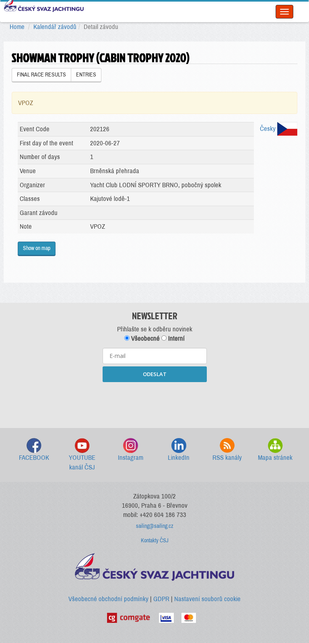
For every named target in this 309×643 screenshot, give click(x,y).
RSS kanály (227, 457)
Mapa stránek (275, 457)
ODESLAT (155, 374)
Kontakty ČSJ (155, 541)
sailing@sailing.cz (154, 526)
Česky (268, 128)
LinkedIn (179, 457)
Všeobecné (145, 338)
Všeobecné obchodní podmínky (108, 598)
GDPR (161, 598)
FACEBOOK (34, 457)
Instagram (130, 457)
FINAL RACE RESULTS (41, 75)
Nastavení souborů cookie (207, 598)
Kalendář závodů (54, 26)
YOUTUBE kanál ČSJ (82, 462)
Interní (176, 338)
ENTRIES (86, 75)
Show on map (36, 248)
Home (17, 26)
